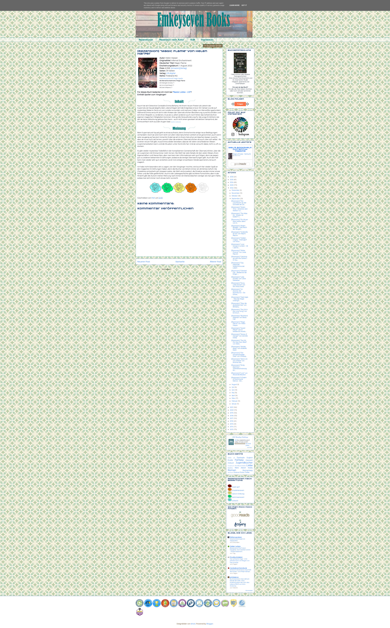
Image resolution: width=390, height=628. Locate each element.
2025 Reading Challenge (240, 437)
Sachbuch (230, 472)
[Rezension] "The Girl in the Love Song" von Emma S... (239, 311)
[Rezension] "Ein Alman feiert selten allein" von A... (239, 221)
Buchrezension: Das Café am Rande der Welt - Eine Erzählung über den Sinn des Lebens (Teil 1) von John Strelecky (239, 582)
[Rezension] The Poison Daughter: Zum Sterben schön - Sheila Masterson (240, 549)
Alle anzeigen (249, 590)
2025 (232, 180)
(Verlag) (183, 68)
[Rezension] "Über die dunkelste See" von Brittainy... (239, 305)
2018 (232, 416)
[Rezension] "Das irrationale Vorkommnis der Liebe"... (238, 265)
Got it (244, 5)
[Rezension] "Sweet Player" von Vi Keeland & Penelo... (238, 329)
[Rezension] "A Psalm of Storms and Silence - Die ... (238, 379)
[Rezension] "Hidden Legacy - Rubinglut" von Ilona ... (239, 239)
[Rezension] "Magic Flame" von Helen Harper (238, 323)
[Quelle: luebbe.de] (176, 122)
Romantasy (248, 470)
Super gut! (236, 487)
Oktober (235, 196)
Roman (232, 470)
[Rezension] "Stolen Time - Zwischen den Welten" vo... (239, 209)
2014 (232, 427)
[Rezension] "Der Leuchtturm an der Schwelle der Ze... (238, 202)
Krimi (244, 465)
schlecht (235, 501)
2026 (232, 177)
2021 (232, 407)
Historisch (249, 460)
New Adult (240, 468)
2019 (232, 413)
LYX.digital (171, 73)
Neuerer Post (143, 261)
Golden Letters (235, 546)
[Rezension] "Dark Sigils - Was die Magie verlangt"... (239, 299)
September (236, 198)
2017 (232, 418)
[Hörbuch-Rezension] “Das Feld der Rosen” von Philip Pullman (240, 570)
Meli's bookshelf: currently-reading (240, 149)
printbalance (234, 577)
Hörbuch (231, 463)
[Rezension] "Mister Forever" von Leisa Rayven (238, 252)
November (236, 193)
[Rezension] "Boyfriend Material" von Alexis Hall (239, 317)
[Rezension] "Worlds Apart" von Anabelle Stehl (239, 348)
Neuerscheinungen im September (237, 539)
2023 (232, 185)
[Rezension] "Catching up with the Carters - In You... (239, 258)
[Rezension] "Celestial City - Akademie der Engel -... (239, 272)
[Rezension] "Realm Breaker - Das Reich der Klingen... (239, 227)
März (234, 398)
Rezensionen (146, 39)
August (234, 384)
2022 (232, 188)
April (233, 395)
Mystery (230, 468)
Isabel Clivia (237, 155)
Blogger (209, 624)
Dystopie (241, 458)
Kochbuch (238, 465)
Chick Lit (231, 457)
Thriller (247, 472)
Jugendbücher (244, 462)
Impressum (207, 39)
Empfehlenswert (238, 490)
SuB (192, 39)
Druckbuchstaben (236, 557)
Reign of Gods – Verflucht (242, 154)
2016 (232, 421)
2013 (232, 429)
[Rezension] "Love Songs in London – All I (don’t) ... (239, 246)
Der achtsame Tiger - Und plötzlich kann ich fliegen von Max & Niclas (240, 560)
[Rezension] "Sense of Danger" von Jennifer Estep (239, 336)
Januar (234, 404)
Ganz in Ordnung (238, 494)
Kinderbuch (231, 465)
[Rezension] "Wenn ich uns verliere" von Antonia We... (239, 360)
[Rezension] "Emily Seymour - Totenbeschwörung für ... (239, 367)
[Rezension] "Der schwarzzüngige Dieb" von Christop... (239, 354)
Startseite (180, 261)
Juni (233, 390)
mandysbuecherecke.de (238, 568)
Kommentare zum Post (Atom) (184, 269)
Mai (233, 393)
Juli (233, 387)
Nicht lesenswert (238, 497)
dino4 (193, 624)
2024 (232, 182)
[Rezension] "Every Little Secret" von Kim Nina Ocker (238, 284)
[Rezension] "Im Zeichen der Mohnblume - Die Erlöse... (238, 291)
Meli (236, 440)
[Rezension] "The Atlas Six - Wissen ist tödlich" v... (239, 215)
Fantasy (239, 459)
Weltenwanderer (236, 537)
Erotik (230, 460)
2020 (232, 410)
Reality (250, 468)
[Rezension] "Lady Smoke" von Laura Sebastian (238, 278)
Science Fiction (239, 472)
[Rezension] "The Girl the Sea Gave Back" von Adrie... (239, 342)
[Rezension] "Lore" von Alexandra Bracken (239, 374)
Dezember (236, 190)
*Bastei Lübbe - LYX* (182, 92)
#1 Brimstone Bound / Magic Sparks (171, 78)
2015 (231, 424)
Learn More (234, 5)
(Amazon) (175, 68)
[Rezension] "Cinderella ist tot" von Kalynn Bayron (239, 233)
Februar (235, 401)
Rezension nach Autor (171, 39)
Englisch (250, 458)
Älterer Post (215, 261)
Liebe (249, 465)
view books (249, 447)
